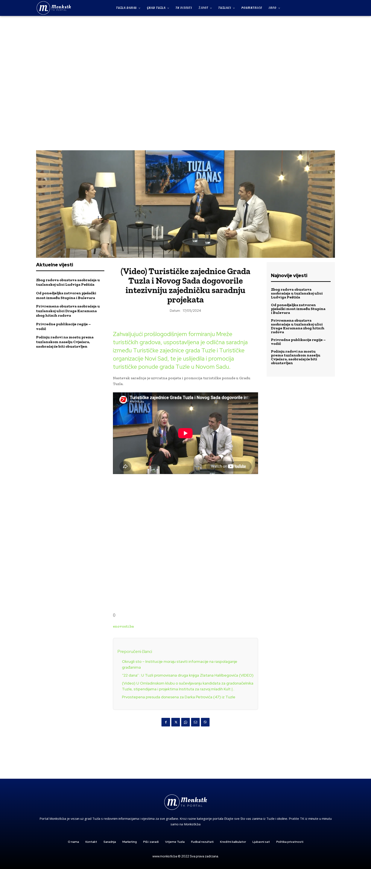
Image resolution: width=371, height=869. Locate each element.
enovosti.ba (123, 626)
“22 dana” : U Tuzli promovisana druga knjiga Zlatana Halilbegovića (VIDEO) (188, 675)
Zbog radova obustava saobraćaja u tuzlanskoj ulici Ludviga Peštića (68, 282)
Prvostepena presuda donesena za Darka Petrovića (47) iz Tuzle (178, 696)
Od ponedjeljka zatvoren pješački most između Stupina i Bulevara (66, 295)
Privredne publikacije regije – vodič (63, 326)
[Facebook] (165, 722)
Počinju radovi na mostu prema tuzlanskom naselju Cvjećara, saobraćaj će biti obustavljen (65, 342)
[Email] (195, 722)
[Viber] (205, 722)
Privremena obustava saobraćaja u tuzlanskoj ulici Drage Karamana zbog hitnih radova (68, 311)
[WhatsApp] (185, 722)
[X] (175, 722)
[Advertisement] (185, 82)
